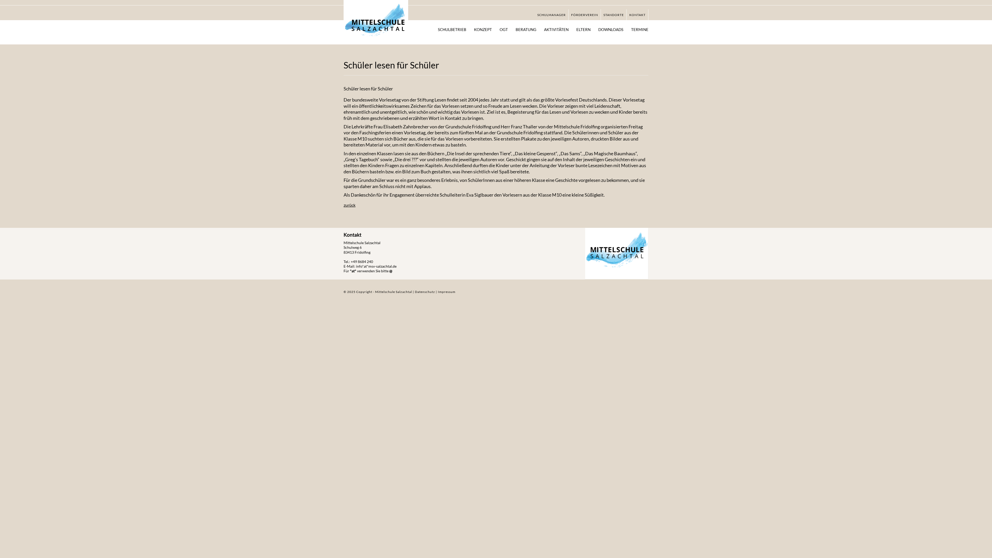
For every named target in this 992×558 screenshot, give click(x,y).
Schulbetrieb (452, 29)
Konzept (483, 29)
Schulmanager (551, 15)
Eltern (583, 29)
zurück (349, 205)
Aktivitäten (556, 29)
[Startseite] (376, 22)
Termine (639, 29)
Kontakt (637, 15)
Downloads (610, 29)
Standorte (613, 15)
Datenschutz (425, 292)
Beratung (526, 29)
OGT (504, 29)
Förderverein (584, 15)
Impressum (446, 292)
